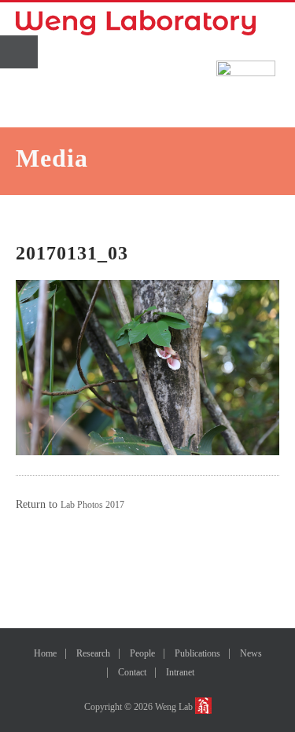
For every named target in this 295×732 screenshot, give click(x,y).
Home (45, 653)
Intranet (180, 672)
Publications (197, 653)
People (142, 653)
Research (93, 653)
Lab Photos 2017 (92, 504)
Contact (132, 672)
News (251, 653)
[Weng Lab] (136, 22)
